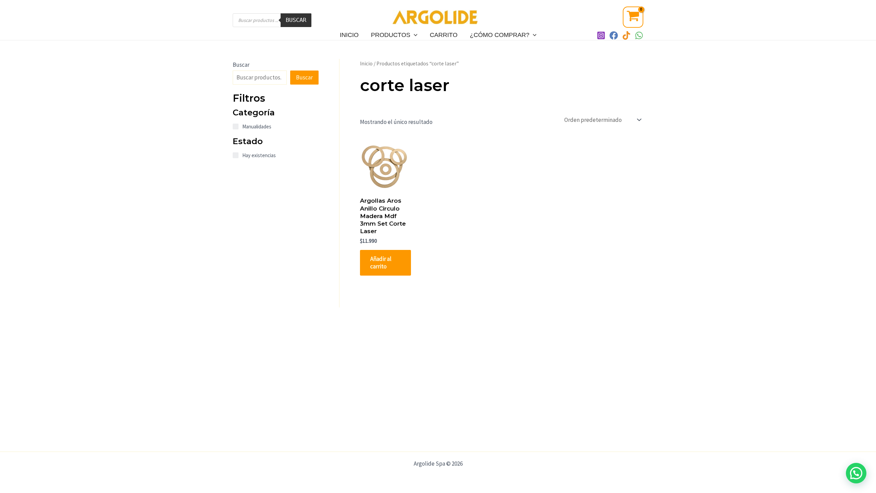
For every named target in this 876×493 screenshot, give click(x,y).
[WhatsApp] (639, 35)
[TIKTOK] (626, 35)
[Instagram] (601, 35)
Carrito (444, 34)
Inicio (349, 34)
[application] (413, 35)
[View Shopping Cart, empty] (633, 17)
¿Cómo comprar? (499, 34)
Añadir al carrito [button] (380, 262)
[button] (856, 473)
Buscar (296, 19)
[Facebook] (613, 35)
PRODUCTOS (390, 34)
